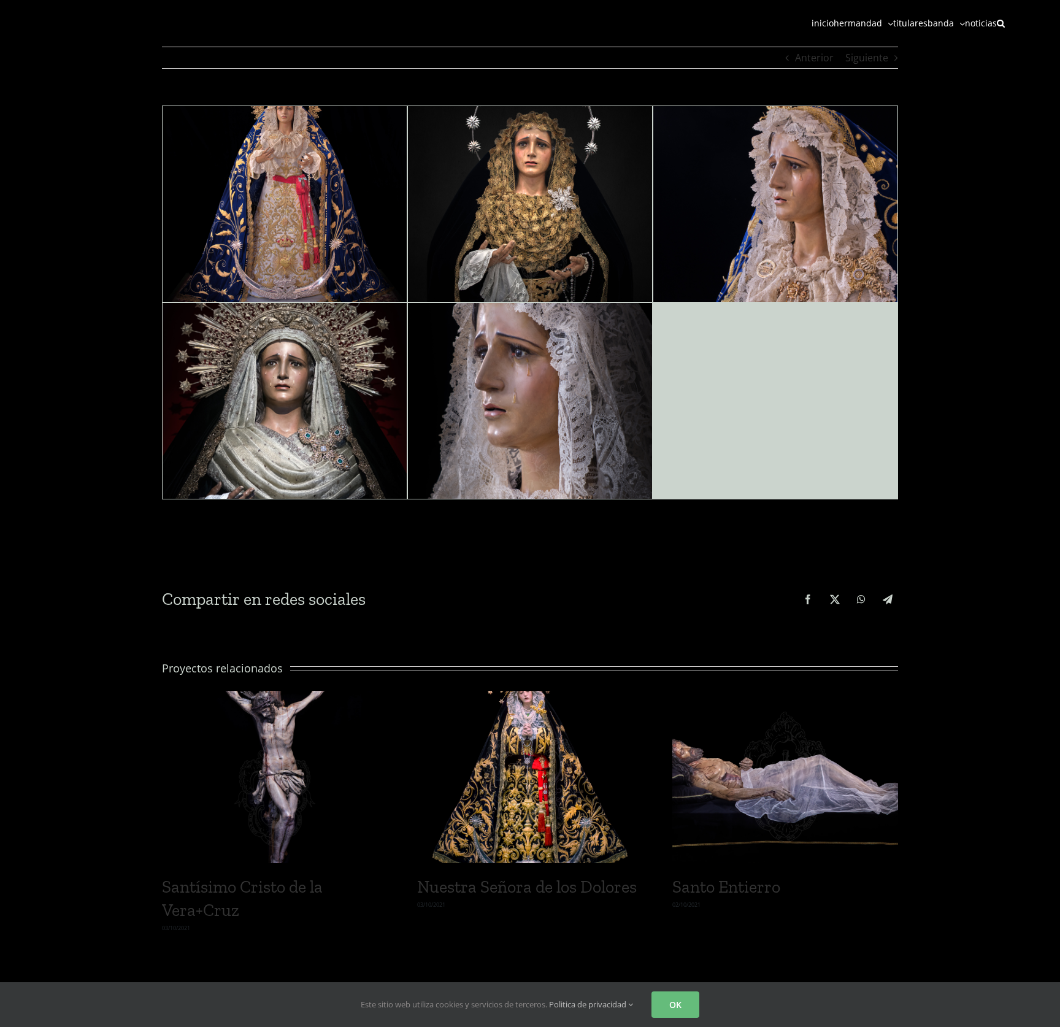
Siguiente (866, 57)
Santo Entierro (726, 887)
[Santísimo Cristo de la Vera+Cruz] (275, 697)
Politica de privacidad (588, 1004)
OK (675, 1004)
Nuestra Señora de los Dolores (527, 887)
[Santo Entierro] (785, 697)
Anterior (814, 57)
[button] (1001, 23)
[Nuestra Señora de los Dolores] (530, 697)
